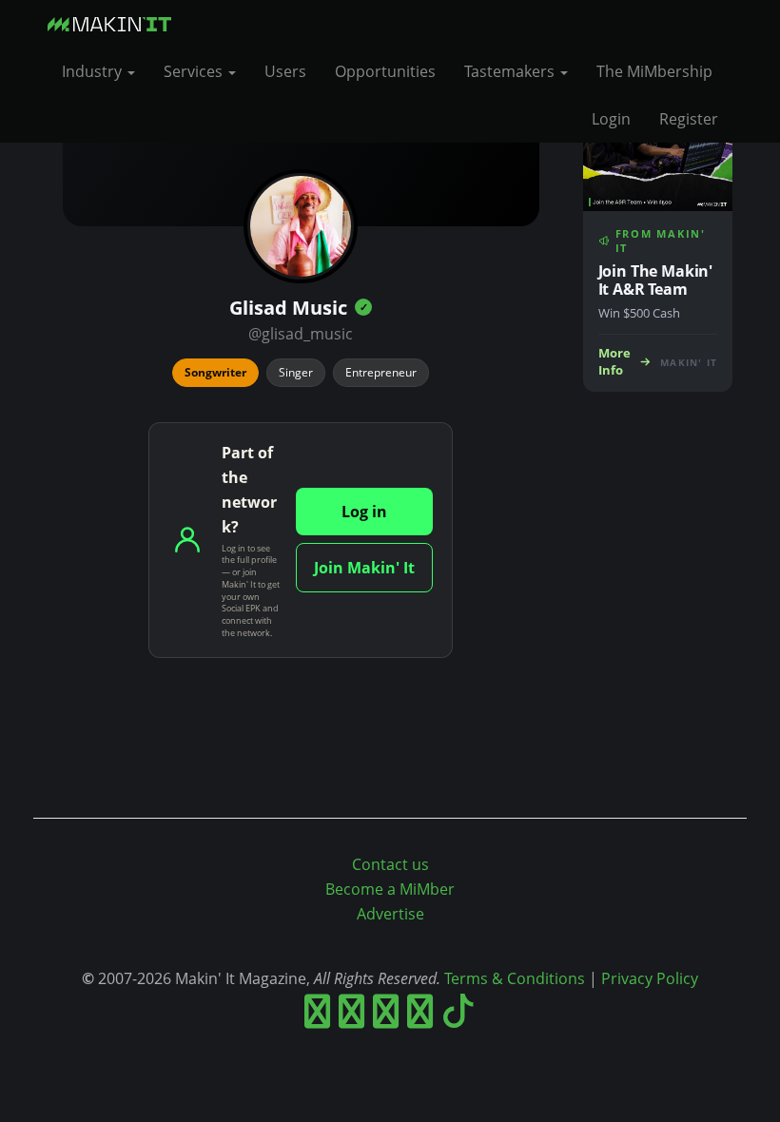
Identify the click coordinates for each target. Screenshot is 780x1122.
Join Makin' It (364, 567)
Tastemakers (511, 71)
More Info (614, 361)
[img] (363, 307)
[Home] (116, 24)
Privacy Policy (649, 978)
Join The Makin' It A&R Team (655, 280)
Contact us (390, 864)
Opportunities (385, 71)
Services (195, 71)
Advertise (390, 913)
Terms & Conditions (514, 978)
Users (285, 71)
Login (611, 118)
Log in (364, 511)
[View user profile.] (300, 226)
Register (688, 118)
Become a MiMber (390, 889)
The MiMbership (654, 71)
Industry (94, 71)
